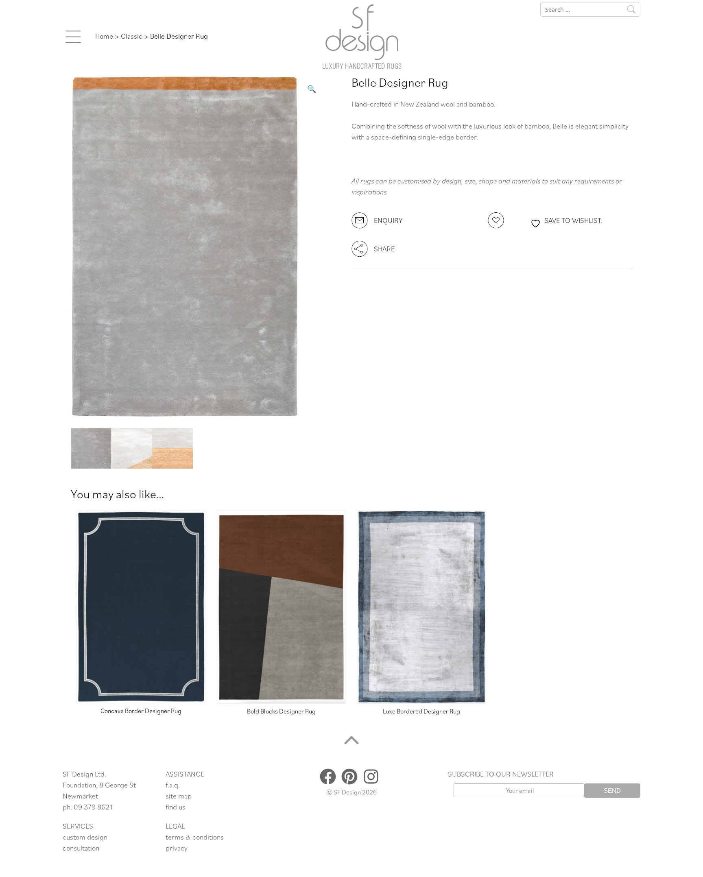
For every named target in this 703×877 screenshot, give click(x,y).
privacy (177, 848)
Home (104, 36)
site (172, 796)
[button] (311, 88)
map (185, 796)
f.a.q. (173, 785)
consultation (81, 848)
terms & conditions (195, 837)
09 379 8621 (93, 807)
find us (176, 807)
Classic (131, 36)
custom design (85, 837)
